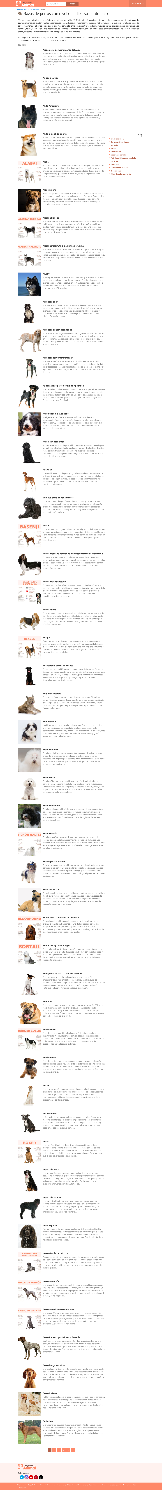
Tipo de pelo (116, 171)
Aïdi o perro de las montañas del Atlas (61, 50)
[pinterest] (36, 1477)
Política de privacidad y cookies (76, 1485)
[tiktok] (41, 1477)
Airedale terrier (50, 78)
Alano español (50, 190)
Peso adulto (116, 151)
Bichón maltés (50, 833)
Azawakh (47, 469)
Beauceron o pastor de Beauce (58, 665)
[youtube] (31, 1477)
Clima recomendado (119, 167)
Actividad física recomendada (123, 158)
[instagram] (26, 1477)
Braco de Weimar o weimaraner (58, 1309)
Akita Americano (51, 106)
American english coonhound (57, 330)
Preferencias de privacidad (97, 1485)
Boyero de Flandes (52, 1197)
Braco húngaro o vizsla (54, 1365)
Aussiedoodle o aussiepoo (56, 413)
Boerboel (47, 1001)
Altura (113, 148)
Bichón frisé (49, 777)
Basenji (46, 525)
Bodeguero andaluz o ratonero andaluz (62, 973)
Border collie (49, 1029)
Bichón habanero (51, 805)
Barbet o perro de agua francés (58, 497)
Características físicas (120, 142)
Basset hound (49, 609)
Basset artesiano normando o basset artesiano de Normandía (73, 553)
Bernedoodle (49, 721)
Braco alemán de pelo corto (56, 1253)
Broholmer (48, 1421)
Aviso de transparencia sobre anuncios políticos (122, 1485)
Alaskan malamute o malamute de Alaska (63, 246)
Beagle (46, 637)
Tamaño (114, 145)
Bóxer (46, 1141)
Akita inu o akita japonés (55, 134)
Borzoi (46, 1085)
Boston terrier (50, 1113)
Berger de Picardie (52, 693)
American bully (50, 302)
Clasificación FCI (118, 139)
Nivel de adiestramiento (121, 174)
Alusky (46, 274)
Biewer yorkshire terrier (54, 861)
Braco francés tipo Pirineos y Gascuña (61, 1337)
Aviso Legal (60, 1485)
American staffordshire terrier (58, 357)
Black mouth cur (51, 889)
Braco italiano (50, 1393)
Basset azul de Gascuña (54, 581)
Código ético (23, 1488)
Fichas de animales (33, 9)
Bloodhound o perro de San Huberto (61, 917)
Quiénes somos (50, 1485)
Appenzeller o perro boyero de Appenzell (63, 385)
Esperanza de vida (118, 155)
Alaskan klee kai (51, 218)
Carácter (114, 161)
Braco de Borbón (51, 1281)
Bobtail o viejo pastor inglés (56, 945)
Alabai (46, 162)
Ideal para (115, 164)
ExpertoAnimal (22, 9)
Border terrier (49, 1057)
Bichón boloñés (50, 749)
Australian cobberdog (54, 441)
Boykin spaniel (50, 1225)
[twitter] (22, 1477)
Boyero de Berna (51, 1169)
